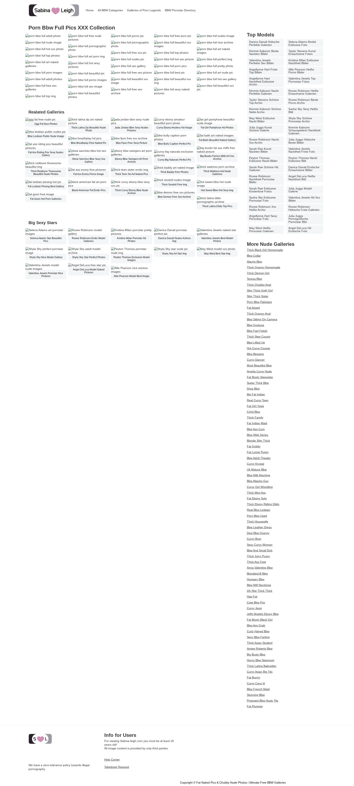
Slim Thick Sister (257, 296)
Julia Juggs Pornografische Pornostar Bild (298, 218)
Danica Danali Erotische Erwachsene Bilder (303, 169)
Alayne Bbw (254, 261)
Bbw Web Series (257, 435)
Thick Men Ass (256, 492)
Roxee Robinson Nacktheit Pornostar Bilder (262, 179)
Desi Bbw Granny (258, 533)
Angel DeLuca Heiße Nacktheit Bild (301, 178)
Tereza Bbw (254, 278)
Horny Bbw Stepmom (260, 660)
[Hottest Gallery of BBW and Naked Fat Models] (54, 10)
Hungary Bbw (255, 579)
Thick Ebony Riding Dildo (263, 504)
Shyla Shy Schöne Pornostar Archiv (300, 120)
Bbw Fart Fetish (257, 330)
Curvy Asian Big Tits (259, 671)
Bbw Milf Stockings (259, 585)
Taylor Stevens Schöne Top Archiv (264, 101)
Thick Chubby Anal (259, 284)
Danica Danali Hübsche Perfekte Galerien (264, 43)
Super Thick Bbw (258, 382)
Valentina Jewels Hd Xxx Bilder (304, 199)
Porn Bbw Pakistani (259, 302)
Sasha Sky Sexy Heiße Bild (303, 110)
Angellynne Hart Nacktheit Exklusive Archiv (261, 81)
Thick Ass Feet (256, 562)
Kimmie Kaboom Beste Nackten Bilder (264, 52)
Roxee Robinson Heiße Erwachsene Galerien (303, 92)
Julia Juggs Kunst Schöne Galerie (260, 129)
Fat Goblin (253, 446)
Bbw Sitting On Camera (262, 319)
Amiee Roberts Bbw (259, 648)
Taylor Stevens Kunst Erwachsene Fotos (302, 52)
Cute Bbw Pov (256, 602)
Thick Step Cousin (258, 336)
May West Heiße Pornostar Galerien (261, 229)
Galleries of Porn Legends (144, 10)
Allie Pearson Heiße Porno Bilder (301, 71)
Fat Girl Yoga (255, 406)
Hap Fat (252, 596)
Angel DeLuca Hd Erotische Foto (299, 229)
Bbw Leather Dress (259, 527)
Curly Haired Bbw (258, 631)
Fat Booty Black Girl (259, 619)
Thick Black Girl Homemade (265, 250)
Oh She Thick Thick (259, 590)
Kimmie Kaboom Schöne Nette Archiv (265, 110)
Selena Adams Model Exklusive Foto (302, 43)
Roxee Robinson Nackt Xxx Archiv (264, 141)
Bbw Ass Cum (256, 429)
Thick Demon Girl (258, 273)
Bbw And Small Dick (259, 550)
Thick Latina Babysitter (261, 666)
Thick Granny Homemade (263, 267)
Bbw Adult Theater (259, 458)
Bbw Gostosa (255, 325)
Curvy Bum (254, 538)
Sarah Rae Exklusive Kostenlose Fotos (262, 190)
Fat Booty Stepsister (260, 377)
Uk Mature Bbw (257, 469)
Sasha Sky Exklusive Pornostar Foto (262, 199)
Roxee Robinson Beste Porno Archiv (303, 101)
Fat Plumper (255, 706)
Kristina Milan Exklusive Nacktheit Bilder (303, 62)
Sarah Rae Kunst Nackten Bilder (260, 150)
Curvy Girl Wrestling (260, 487)
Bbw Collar (254, 255)
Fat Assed (253, 307)
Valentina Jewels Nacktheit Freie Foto (301, 150)
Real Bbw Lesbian (258, 510)
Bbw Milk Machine (258, 475)
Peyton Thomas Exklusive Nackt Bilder (263, 159)
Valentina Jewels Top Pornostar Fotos (301, 80)
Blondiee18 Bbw (257, 573)
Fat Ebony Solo (257, 498)
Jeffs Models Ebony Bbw (263, 614)
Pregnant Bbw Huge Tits (262, 700)
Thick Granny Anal (259, 313)
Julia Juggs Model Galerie (300, 190)
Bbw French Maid (258, 689)
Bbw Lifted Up (256, 342)
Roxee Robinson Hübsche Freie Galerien (303, 208)
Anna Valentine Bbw (260, 567)
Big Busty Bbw (256, 654)
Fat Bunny (253, 677)
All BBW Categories (110, 10)
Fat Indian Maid (257, 423)
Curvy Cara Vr (256, 683)
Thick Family (255, 417)
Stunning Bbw (256, 694)
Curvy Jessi (254, 608)
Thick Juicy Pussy (258, 556)
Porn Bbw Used (257, 515)
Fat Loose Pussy (258, 452)
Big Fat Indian (256, 394)
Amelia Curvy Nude (259, 371)
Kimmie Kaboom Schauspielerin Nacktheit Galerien (304, 130)
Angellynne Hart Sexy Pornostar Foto (263, 217)
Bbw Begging (255, 354)
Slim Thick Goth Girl (260, 290)
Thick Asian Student (259, 642)
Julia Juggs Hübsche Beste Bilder (301, 141)
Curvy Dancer (256, 359)
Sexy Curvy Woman (259, 544)
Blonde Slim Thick (258, 440)
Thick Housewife (257, 521)
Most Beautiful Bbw (259, 365)
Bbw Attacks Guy (258, 481)
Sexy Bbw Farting (258, 637)
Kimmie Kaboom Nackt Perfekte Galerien (264, 92)
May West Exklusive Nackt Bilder (262, 120)
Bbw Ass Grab (256, 625)
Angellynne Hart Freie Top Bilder (263, 71)
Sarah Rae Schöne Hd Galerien (263, 169)
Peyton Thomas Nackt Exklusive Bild (302, 159)
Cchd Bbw (253, 411)
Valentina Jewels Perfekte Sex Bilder (261, 62)
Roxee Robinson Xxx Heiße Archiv (262, 208)
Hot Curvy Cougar (258, 348)
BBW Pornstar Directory (180, 10)
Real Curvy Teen (257, 400)
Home (90, 10)
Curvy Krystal (255, 463)
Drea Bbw (253, 388)
